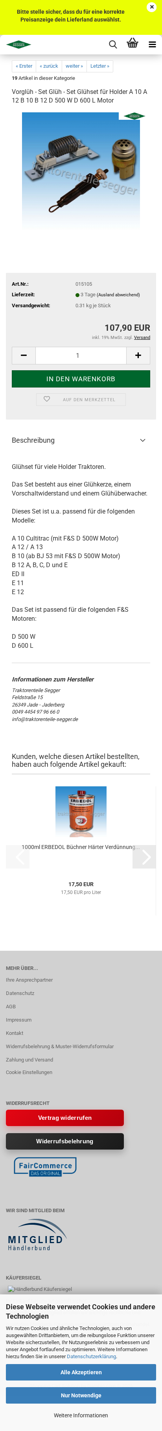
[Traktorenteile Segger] (15, 44)
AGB (11, 1006)
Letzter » (99, 66)
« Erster (24, 66)
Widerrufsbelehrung (64, 1141)
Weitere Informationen (81, 1415)
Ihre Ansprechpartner (29, 980)
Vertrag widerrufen (65, 1117)
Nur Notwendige (81, 1395)
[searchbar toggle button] (113, 44)
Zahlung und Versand (29, 1060)
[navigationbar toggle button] (152, 44)
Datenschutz (20, 993)
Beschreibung (33, 440)
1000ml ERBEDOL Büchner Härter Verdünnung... (81, 847)
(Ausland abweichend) (118, 294)
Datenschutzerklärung (91, 1356)
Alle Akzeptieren (81, 1372)
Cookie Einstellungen (29, 1072)
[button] (23, 355)
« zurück (49, 66)
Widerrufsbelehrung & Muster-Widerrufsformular (60, 1046)
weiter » (74, 66)
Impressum (18, 1020)
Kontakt (14, 1033)
